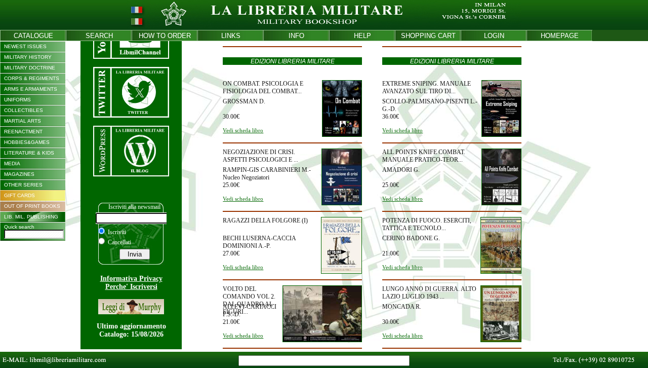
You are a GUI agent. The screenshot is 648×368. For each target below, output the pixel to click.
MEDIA (12, 163)
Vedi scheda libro (243, 130)
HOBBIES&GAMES (27, 142)
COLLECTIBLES (23, 110)
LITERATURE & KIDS (29, 153)
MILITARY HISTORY (28, 57)
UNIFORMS (17, 99)
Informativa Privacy (131, 278)
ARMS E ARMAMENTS (30, 89)
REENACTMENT (23, 131)
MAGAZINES (19, 174)
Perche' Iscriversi (131, 286)
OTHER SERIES (23, 185)
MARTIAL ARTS (22, 121)
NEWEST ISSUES (25, 46)
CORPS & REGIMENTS (31, 78)
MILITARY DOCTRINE (29, 67)
